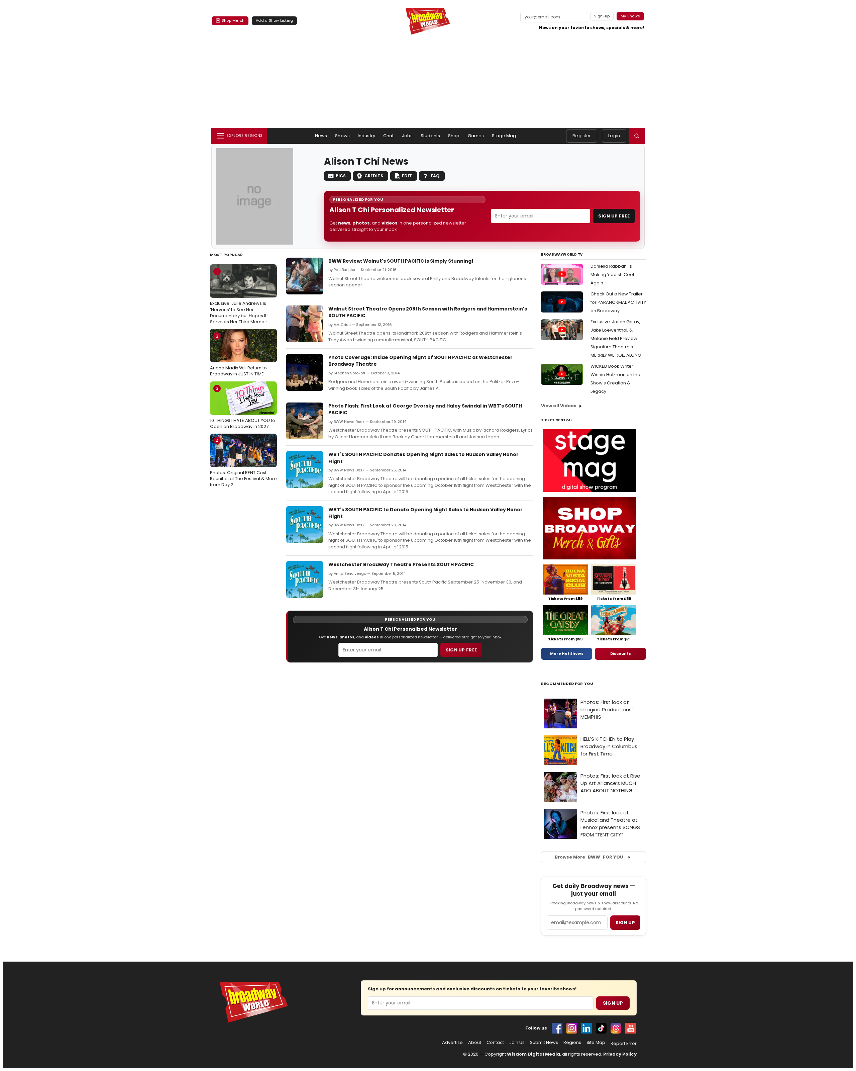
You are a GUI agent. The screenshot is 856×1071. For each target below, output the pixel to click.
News (321, 135)
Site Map (595, 1043)
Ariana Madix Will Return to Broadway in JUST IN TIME (238, 355)
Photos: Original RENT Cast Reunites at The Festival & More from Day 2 (243, 463)
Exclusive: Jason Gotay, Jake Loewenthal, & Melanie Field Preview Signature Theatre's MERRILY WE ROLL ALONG (616, 338)
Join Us (517, 1043)
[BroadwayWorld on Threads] (616, 1028)
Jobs (407, 135)
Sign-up (602, 16)
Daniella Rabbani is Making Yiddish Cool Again (612, 274)
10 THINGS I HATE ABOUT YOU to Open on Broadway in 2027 (242, 407)
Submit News (544, 1043)
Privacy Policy (620, 1054)
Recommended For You (567, 683)
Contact (495, 1043)
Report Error (624, 1044)
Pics (341, 176)
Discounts (620, 653)
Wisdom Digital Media (533, 1054)
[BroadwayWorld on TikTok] (601, 1028)
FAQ (435, 176)
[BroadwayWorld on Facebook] (557, 1028)
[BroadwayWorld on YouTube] (631, 1028)
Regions (572, 1043)
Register (581, 135)
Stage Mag (504, 135)
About (474, 1043)
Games (476, 135)
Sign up (625, 922)
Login (614, 135)
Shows (342, 135)
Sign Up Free (614, 216)
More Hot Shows (566, 653)
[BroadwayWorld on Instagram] (572, 1028)
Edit (407, 176)
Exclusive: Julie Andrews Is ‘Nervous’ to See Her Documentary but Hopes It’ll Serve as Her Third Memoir (240, 296)
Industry (366, 135)
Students (430, 135)
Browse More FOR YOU (589, 857)
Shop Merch (233, 20)
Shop (454, 135)
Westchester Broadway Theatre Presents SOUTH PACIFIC (401, 564)
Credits (373, 176)
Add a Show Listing (274, 20)
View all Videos (558, 406)
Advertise (452, 1043)
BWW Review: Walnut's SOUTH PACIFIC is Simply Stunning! (400, 261)
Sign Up (613, 1003)
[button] (637, 136)
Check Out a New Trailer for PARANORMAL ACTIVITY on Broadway (618, 302)
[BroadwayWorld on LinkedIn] (586, 1028)
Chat (388, 135)
